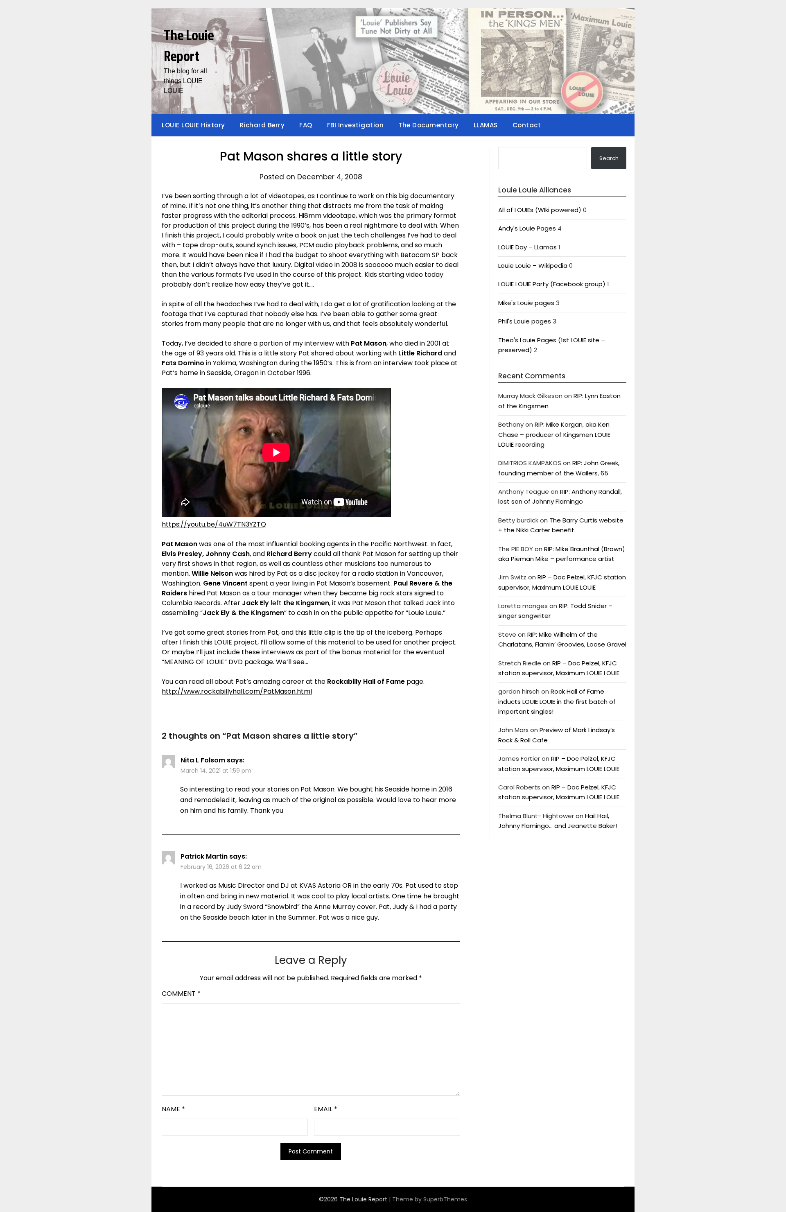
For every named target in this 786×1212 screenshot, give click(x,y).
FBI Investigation (355, 125)
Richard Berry (262, 125)
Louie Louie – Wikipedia (532, 265)
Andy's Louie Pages (527, 228)
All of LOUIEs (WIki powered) (539, 210)
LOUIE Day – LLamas (527, 247)
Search (609, 158)
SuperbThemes (445, 1199)
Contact (527, 125)
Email (325, 1109)
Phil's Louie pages (524, 321)
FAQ (305, 125)
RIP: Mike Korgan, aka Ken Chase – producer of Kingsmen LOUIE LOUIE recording (554, 434)
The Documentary (428, 125)
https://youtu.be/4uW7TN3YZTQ (214, 524)
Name (173, 1109)
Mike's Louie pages (526, 302)
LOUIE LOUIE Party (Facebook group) (551, 284)
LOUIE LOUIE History (193, 125)
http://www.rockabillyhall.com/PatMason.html (237, 691)
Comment (181, 993)
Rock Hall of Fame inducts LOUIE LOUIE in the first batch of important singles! (557, 701)
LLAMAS (486, 125)
